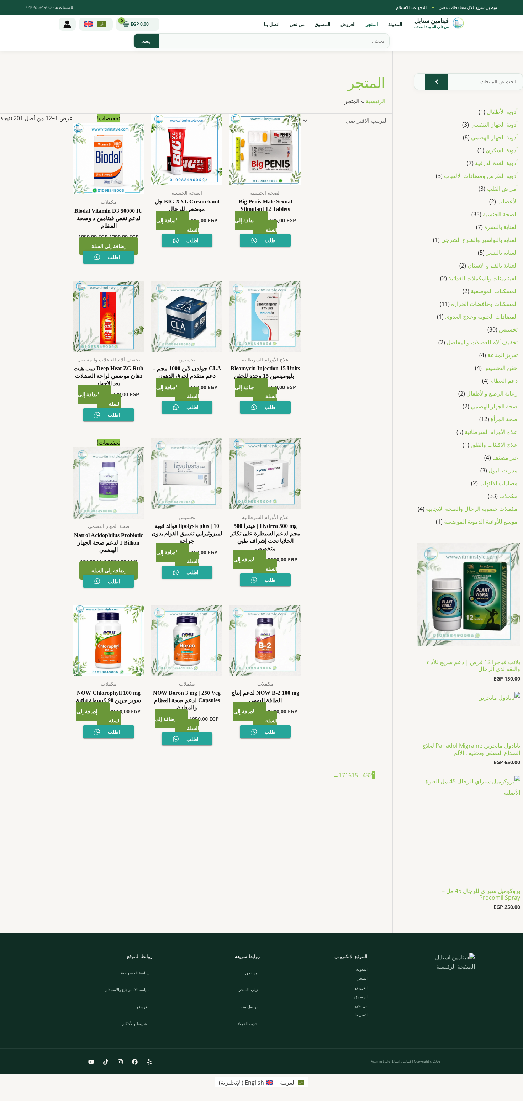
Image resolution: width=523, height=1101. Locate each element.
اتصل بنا (272, 24)
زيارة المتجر (248, 989)
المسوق (323, 24)
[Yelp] (149, 1062)
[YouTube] (91, 1062)
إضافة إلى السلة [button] (256, 225)
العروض (348, 24)
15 (355, 775)
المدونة (395, 24)
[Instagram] (120, 1062)
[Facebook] (135, 1062)
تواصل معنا (249, 1006)
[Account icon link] (67, 24)
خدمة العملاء (247, 1023)
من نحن (297, 24)
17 (342, 775)
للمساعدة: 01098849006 (49, 7)
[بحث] (145, 41)
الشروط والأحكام (135, 1023)
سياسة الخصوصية (135, 972)
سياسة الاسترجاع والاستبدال (127, 989)
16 (348, 775)
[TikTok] (106, 1062)
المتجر (372, 24)
